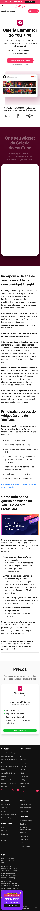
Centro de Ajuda (25, 804)
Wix (21, 756)
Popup (3, 769)
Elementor (23, 766)
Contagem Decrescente (9, 759)
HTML (22, 773)
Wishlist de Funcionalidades (25, 828)
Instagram (4, 834)
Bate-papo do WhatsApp (9, 766)
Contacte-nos (5, 804)
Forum (3, 827)
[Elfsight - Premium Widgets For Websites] (20, 6)
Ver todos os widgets (9, 790)
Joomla (22, 786)
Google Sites (24, 776)
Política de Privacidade (26, 907)
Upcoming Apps (25, 846)
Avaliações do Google (8, 753)
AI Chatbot (5, 786)
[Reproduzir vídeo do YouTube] (20, 524)
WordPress (23, 763)
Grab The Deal (12, 906)
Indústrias (23, 843)
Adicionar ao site (20, 730)
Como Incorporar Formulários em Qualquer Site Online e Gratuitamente (10, 883)
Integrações (24, 836)
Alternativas (24, 839)
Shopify (22, 769)
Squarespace (24, 753)
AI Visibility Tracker (26, 820)
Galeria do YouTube (8, 11)
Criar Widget (33, 11)
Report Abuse (24, 811)
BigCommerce (24, 783)
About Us (4, 808)
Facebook (4, 831)
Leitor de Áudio (6, 780)
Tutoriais (23, 833)
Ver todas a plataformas (29, 791)
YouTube (4, 841)
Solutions (23, 824)
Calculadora (5, 776)
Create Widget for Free (20, 60)
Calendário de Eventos (8, 773)
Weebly (22, 780)
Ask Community (25, 808)
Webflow (23, 759)
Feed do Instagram (7, 756)
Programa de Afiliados (8, 814)
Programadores (6, 818)
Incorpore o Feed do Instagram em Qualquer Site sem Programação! (9, 876)
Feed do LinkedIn (7, 763)
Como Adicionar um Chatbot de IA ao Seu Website (8, 861)
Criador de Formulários (8, 783)
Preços (3, 811)
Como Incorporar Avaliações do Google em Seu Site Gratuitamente (9, 868)
